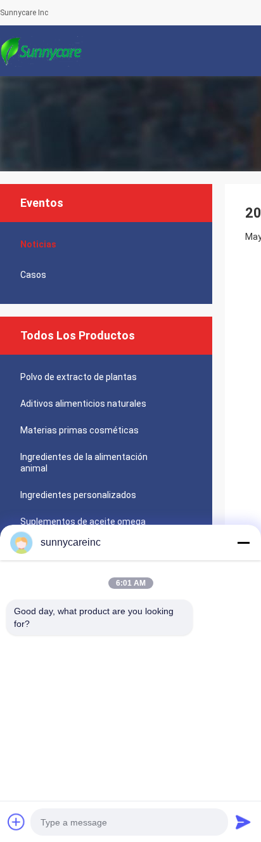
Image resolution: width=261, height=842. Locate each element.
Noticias (38, 244)
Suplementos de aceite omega (83, 521)
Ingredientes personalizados (78, 495)
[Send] (243, 822)
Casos (33, 275)
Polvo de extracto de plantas (78, 377)
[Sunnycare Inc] (41, 51)
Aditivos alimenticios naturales (83, 403)
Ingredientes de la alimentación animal (84, 462)
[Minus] (243, 542)
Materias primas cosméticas (79, 430)
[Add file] (16, 822)
